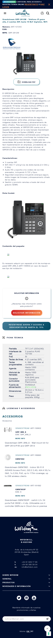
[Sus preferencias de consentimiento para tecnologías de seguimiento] (48, 633)
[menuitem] (42, 13)
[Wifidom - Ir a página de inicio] (23, 16)
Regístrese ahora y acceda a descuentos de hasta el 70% (26, 326)
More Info (20, 438)
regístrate (31, 4)
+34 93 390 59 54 (29, 564)
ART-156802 (24, 266)
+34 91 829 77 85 (29, 562)
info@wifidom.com (30, 567)
